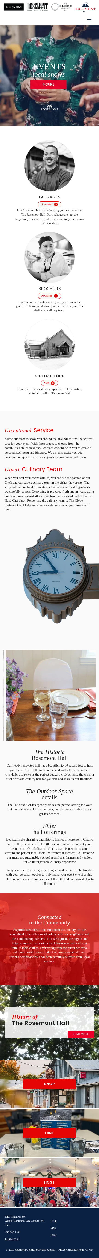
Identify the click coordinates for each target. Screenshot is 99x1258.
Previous (14, 694)
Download (46, 204)
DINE (53, 1228)
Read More (81, 1034)
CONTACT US (12, 1239)
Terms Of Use (85, 1249)
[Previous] (6, 74)
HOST (54, 1235)
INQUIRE (48, 84)
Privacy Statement (68, 1249)
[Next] (93, 74)
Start (46, 383)
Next (84, 695)
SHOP (54, 1221)
